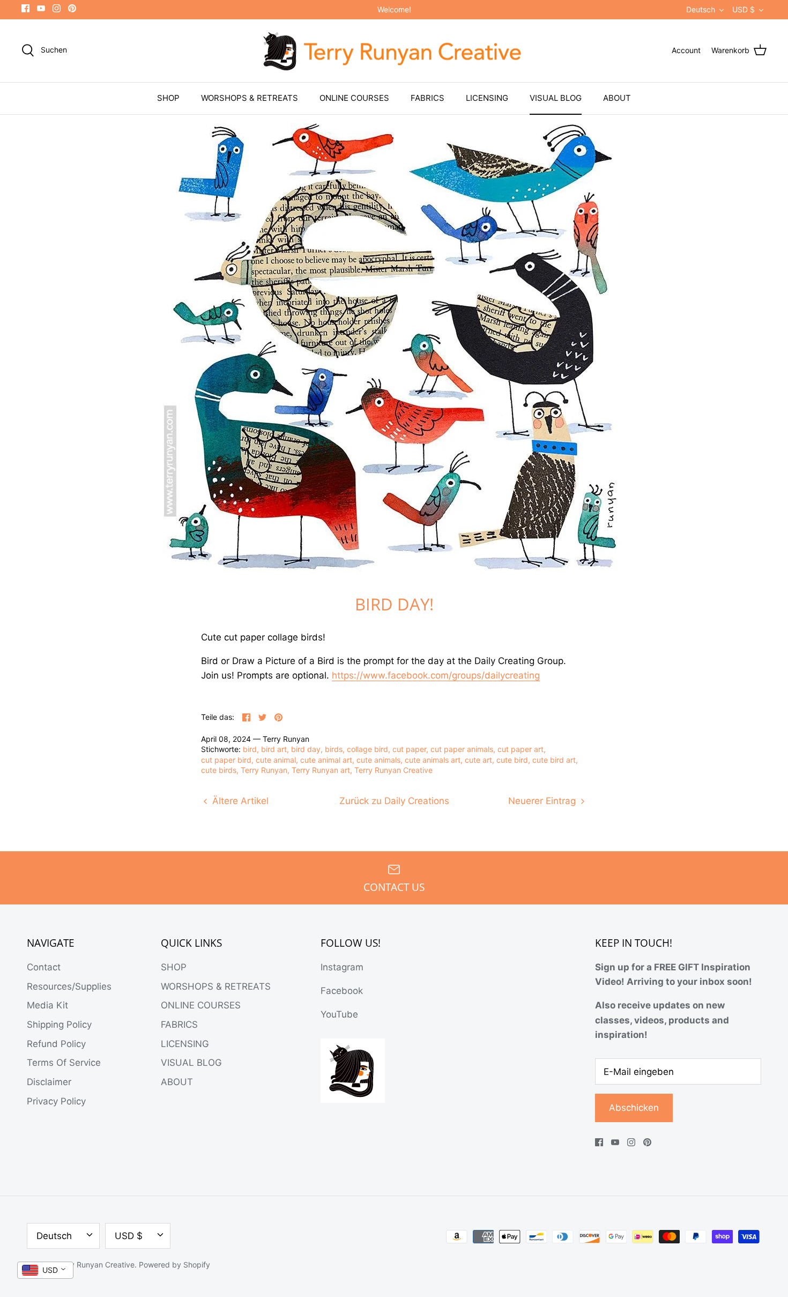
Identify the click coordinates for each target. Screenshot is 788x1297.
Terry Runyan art (321, 770)
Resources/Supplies (69, 986)
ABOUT (617, 98)
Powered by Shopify (174, 1264)
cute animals (378, 759)
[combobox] (45, 1270)
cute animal (276, 759)
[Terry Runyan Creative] (394, 51)
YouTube (339, 1014)
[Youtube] (41, 8)
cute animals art (432, 759)
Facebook (342, 990)
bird (250, 749)
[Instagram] (57, 8)
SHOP (168, 98)
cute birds (218, 770)
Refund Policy (56, 1043)
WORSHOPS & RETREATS (249, 98)
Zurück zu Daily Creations (394, 800)
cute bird (512, 759)
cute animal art (326, 759)
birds (334, 749)
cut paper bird (226, 759)
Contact (44, 967)
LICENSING (487, 98)
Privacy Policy (56, 1101)
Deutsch (700, 9)
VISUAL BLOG (556, 98)
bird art (274, 749)
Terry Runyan (264, 770)
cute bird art (554, 759)
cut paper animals (461, 749)
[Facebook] (25, 8)
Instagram (342, 967)
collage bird (367, 749)
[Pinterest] (72, 8)
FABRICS (427, 98)
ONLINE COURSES (354, 98)
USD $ (743, 9)
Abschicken (634, 1107)
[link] (436, 675)
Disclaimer (49, 1082)
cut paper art (520, 749)
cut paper (409, 749)
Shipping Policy (59, 1024)
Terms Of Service (64, 1062)
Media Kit (47, 1005)
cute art (478, 759)
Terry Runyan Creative (393, 770)
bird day (306, 749)
